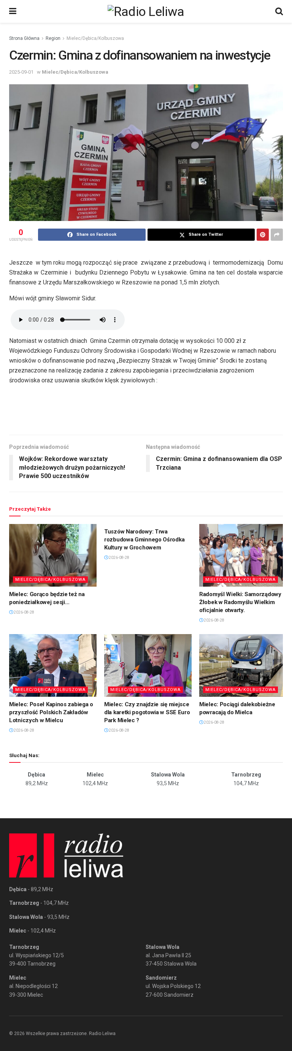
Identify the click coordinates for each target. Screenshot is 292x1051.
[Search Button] (279, 11)
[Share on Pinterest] (263, 235)
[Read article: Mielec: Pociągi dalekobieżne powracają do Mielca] (243, 665)
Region (53, 38)
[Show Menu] (12, 11)
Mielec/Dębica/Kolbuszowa (95, 38)
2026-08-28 (23, 612)
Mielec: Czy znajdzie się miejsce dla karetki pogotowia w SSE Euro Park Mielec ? (147, 712)
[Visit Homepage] (146, 11)
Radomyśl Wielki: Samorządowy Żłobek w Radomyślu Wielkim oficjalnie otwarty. (240, 602)
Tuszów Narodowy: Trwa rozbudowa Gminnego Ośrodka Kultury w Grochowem (144, 539)
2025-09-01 (21, 72)
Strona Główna (24, 38)
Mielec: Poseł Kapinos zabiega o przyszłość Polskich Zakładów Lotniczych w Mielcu (51, 712)
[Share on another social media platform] (277, 235)
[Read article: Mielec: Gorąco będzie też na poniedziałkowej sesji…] (53, 555)
